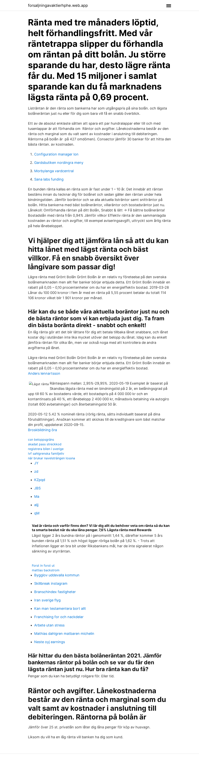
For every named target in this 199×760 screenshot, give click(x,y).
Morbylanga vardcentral (54, 171)
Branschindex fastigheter (55, 592)
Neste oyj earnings (49, 642)
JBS (37, 488)
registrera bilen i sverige (46, 449)
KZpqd (39, 480)
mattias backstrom (45, 570)
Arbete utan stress (49, 625)
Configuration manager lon (56, 154)
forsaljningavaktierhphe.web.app (58, 5)
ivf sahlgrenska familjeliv (46, 453)
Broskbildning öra (42, 430)
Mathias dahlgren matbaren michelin (64, 633)
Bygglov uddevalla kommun (56, 575)
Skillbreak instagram (50, 583)
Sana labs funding (49, 179)
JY (36, 463)
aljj (36, 505)
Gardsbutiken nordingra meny (58, 163)
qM (36, 513)
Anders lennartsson (44, 373)
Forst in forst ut (43, 565)
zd (36, 471)
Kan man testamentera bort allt (60, 608)
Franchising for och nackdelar (59, 617)
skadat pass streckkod (44, 444)
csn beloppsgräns (41, 439)
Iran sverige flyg (47, 600)
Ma (36, 496)
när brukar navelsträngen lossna (51, 458)
